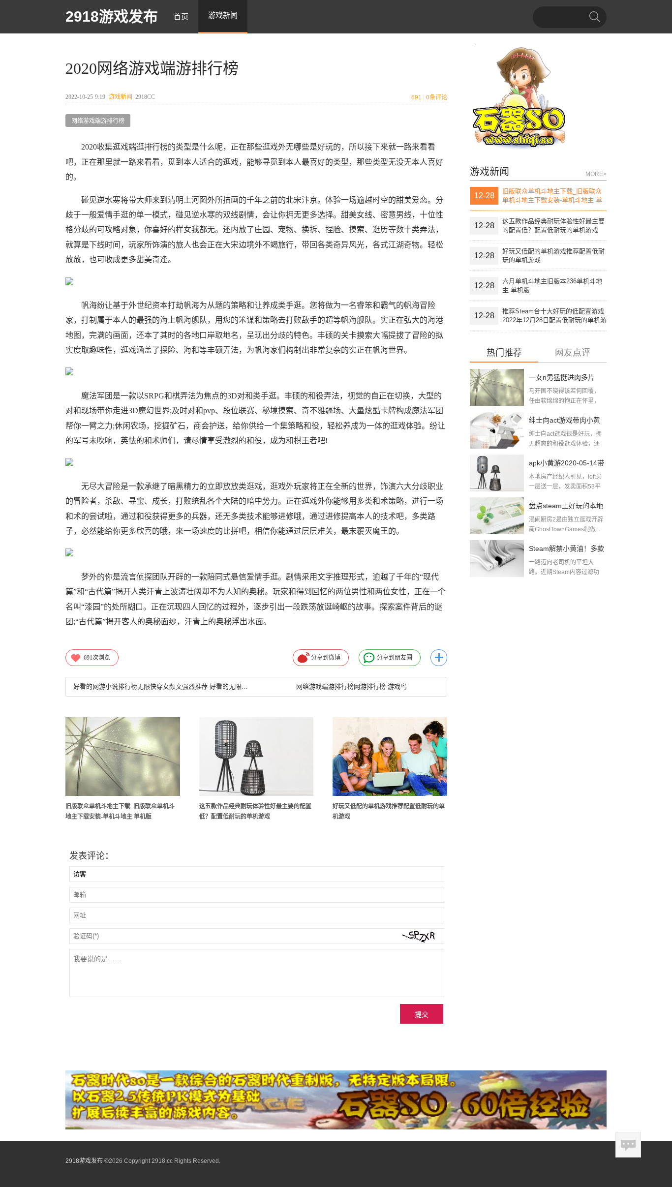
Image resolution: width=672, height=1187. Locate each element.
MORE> (596, 174)
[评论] (628, 1144)
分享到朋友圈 (394, 657)
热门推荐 (504, 353)
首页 (181, 16)
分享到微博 (325, 657)
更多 (438, 657)
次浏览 (97, 657)
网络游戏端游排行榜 (97, 121)
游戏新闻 (120, 96)
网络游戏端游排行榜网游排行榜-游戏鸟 (351, 686)
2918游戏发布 (111, 16)
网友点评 (572, 353)
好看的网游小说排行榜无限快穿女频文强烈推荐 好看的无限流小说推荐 (160, 686)
